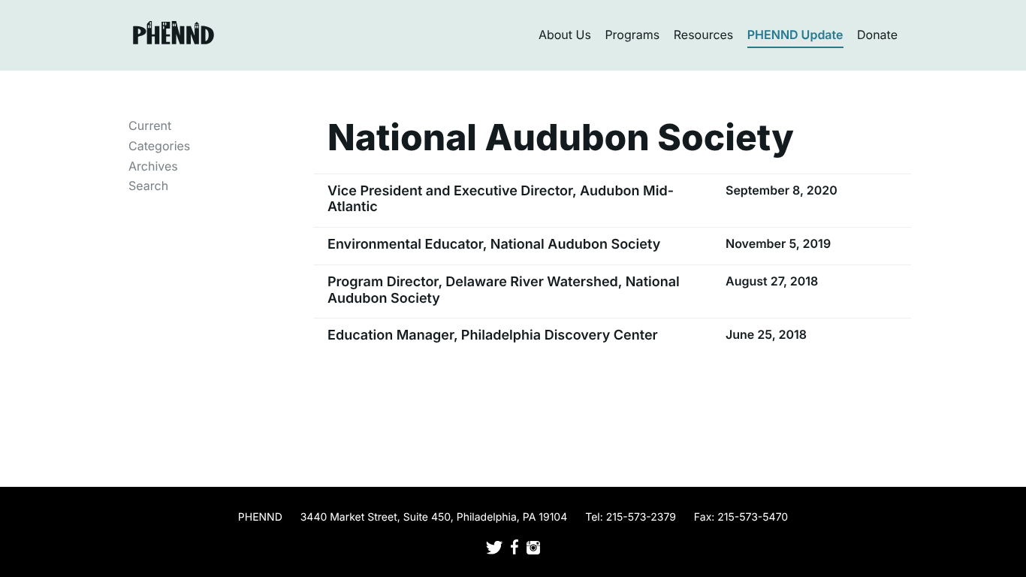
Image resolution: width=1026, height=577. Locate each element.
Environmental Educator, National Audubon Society (493, 244)
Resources (704, 34)
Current (149, 125)
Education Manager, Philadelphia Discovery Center (492, 335)
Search (148, 185)
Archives (153, 166)
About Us (565, 34)
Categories (159, 145)
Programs (632, 34)
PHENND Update (795, 34)
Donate (877, 34)
